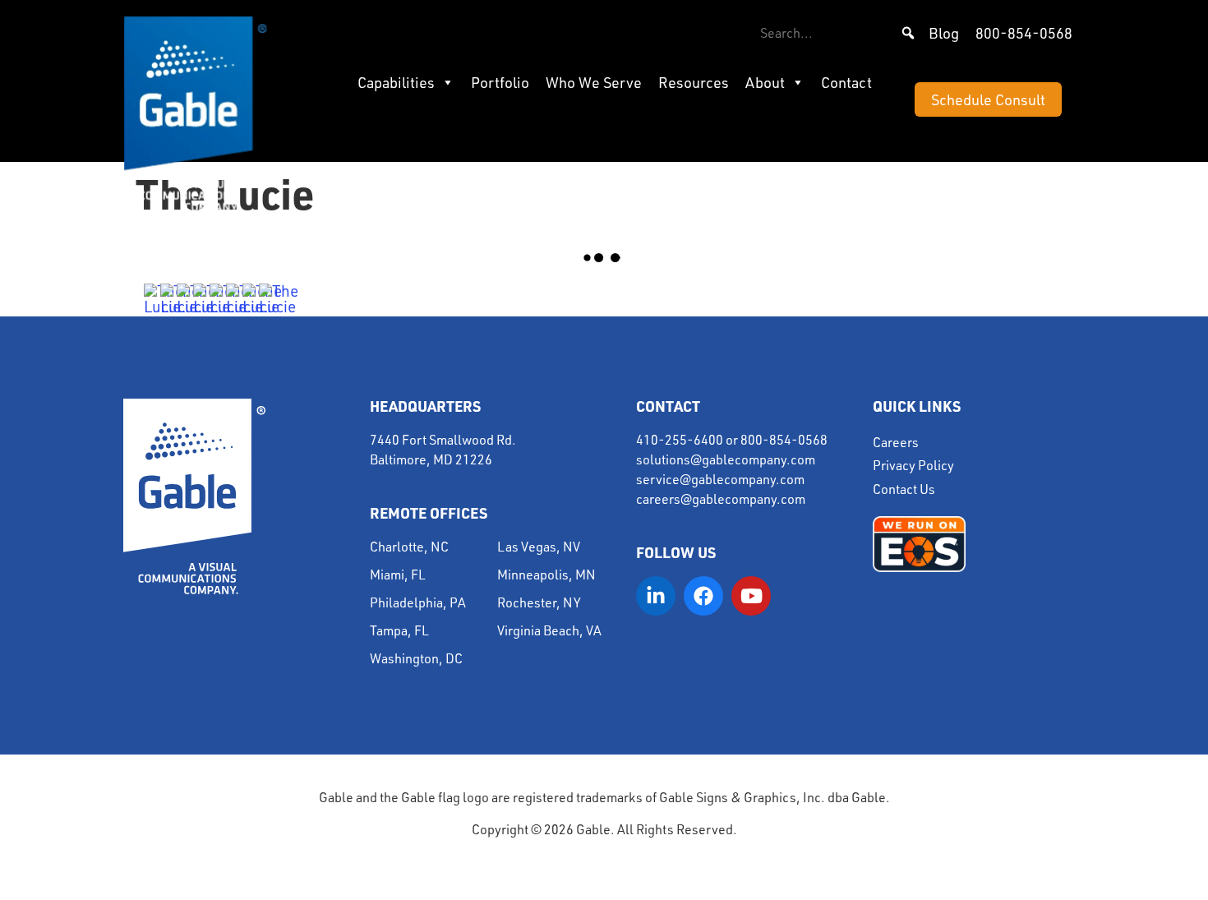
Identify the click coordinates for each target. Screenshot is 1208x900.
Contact (846, 82)
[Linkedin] (655, 596)
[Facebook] (703, 596)
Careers (896, 442)
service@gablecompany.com (720, 479)
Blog (944, 33)
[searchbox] (838, 33)
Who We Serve (594, 82)
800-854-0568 (1023, 33)
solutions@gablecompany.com (725, 459)
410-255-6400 (679, 440)
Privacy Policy (913, 465)
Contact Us (904, 489)
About (765, 82)
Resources (693, 82)
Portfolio (500, 82)
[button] (908, 33)
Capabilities (396, 82)
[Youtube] (751, 596)
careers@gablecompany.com (720, 499)
